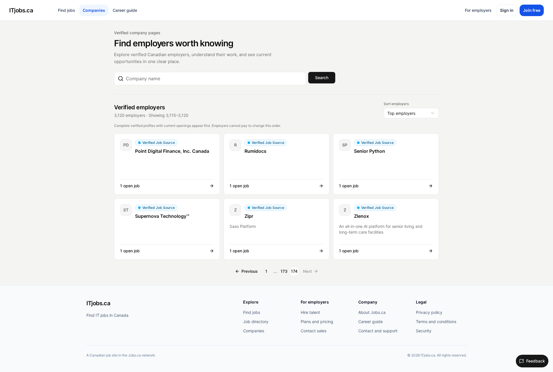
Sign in (507, 10)
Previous (249, 271)
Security (423, 330)
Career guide (125, 10)
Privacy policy (429, 312)
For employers (478, 10)
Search (321, 77)
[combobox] (214, 78)
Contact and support (377, 330)
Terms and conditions (436, 321)
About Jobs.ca (372, 312)
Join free (531, 10)
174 (294, 271)
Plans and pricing (317, 321)
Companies (94, 10)
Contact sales (313, 330)
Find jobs (66, 10)
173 (284, 271)
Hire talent (310, 312)
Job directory (255, 321)
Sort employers (396, 104)
